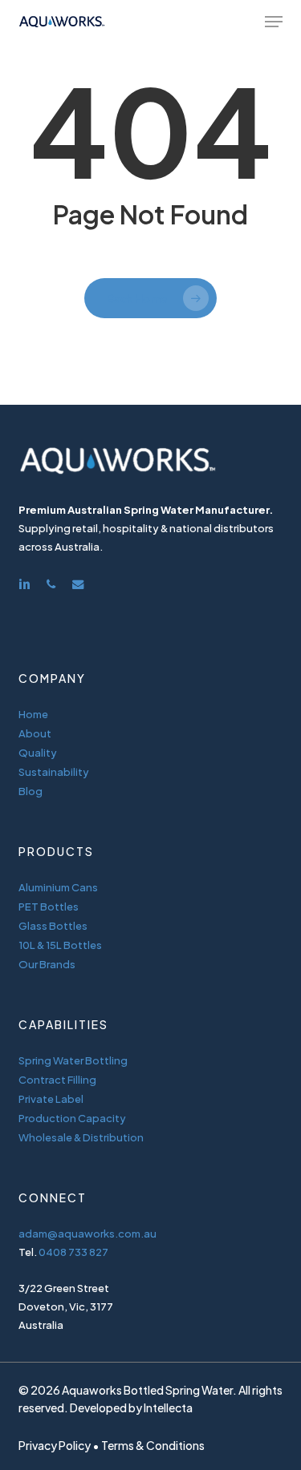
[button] (274, 22)
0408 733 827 (73, 1252)
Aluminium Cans (58, 887)
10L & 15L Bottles (60, 945)
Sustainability (53, 771)
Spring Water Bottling (73, 1060)
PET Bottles (48, 906)
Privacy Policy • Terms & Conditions (111, 1445)
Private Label (50, 1098)
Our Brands (46, 964)
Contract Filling (57, 1079)
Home (33, 714)
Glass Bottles (52, 925)
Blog (30, 791)
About (34, 733)
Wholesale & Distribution (81, 1137)
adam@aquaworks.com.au (87, 1233)
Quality (37, 752)
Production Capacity (72, 1118)
